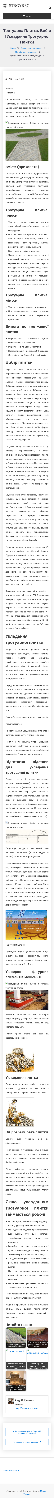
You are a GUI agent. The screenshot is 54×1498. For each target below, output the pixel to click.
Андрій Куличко (24, 1400)
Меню (28, 16)
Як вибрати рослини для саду (26, 1442)
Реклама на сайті (11, 1470)
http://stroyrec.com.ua (26, 1408)
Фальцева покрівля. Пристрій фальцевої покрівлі (28, 1432)
